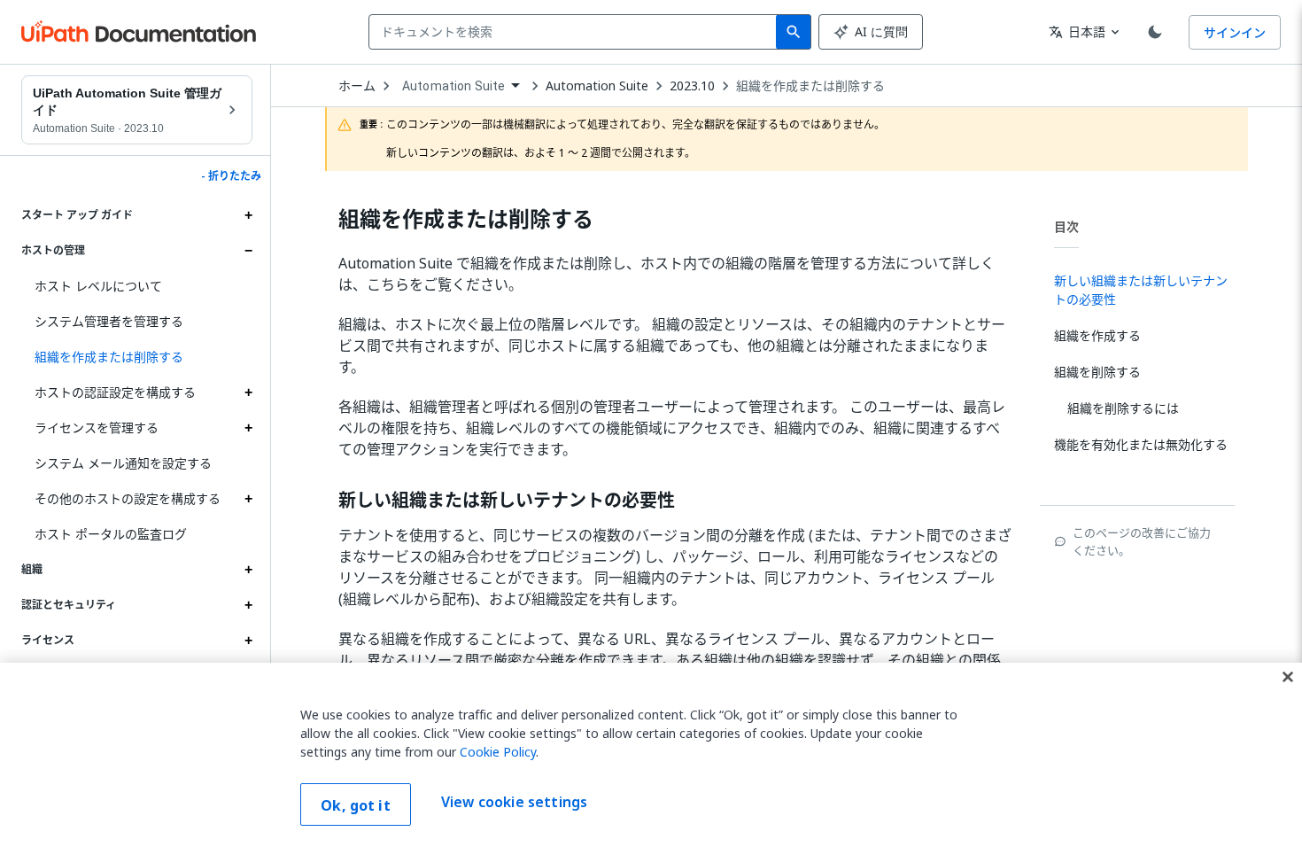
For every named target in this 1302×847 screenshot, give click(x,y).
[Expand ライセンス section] (248, 641)
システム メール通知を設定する (123, 463)
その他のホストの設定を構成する (128, 498)
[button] (136, 357)
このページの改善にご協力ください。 (1142, 541)
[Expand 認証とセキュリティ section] (248, 605)
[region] (651, 755)
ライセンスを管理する (97, 427)
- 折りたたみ (231, 176)
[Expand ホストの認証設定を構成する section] (248, 392)
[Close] (1288, 677)
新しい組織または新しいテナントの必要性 (506, 500)
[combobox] (576, 32)
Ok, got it (356, 805)
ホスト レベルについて (98, 285)
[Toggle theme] (1155, 31)
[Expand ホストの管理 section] (248, 251)
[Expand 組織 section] (248, 570)
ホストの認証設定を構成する (115, 392)
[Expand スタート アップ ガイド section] (248, 215)
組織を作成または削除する (810, 86)
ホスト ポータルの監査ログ (111, 534)
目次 (1066, 226)
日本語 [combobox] (1077, 31)
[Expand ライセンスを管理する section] (248, 428)
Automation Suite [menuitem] (453, 86)
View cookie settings (514, 802)
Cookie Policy (498, 751)
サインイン (1235, 32)
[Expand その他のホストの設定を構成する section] (248, 499)
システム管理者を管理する (109, 321)
